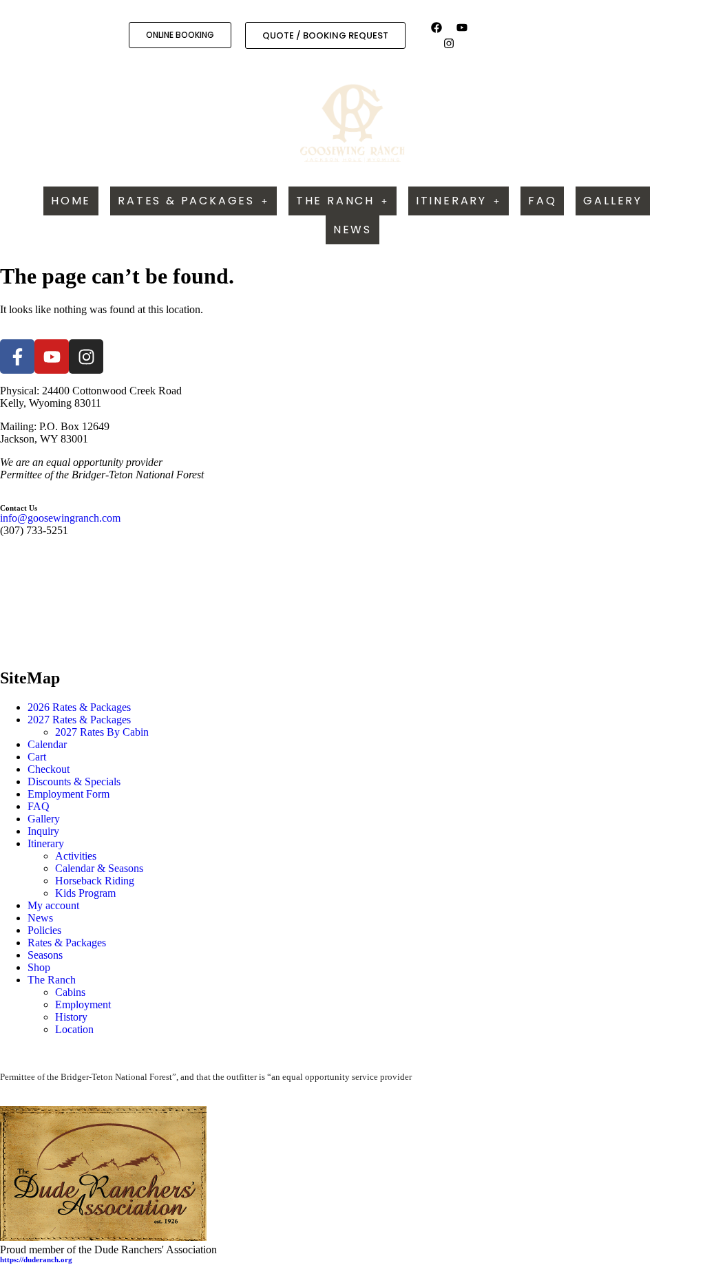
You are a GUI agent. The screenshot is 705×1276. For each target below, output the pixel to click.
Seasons (45, 955)
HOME (71, 201)
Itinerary (451, 201)
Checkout (49, 769)
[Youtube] (461, 27)
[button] (193, 201)
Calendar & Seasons (99, 868)
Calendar (47, 744)
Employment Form (68, 794)
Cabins (70, 992)
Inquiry (43, 831)
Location (74, 1029)
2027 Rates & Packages (79, 719)
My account (53, 905)
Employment (83, 1004)
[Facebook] (436, 27)
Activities (75, 856)
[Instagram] (448, 42)
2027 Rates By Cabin (102, 732)
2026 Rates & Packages (79, 707)
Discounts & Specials (74, 781)
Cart (37, 757)
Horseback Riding (94, 880)
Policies (44, 930)
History (71, 1017)
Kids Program (85, 893)
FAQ (542, 201)
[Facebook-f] (17, 356)
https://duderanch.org (36, 1259)
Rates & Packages (186, 201)
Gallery (612, 201)
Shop (39, 967)
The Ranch (335, 201)
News (352, 229)
